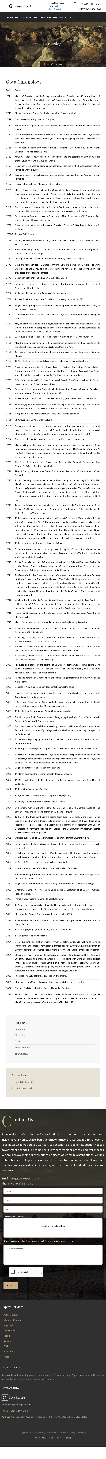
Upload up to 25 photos (13, 1216)
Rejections (8, 1351)
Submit (10, 1285)
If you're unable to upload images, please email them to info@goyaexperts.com (38, 1241)
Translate (58, 9)
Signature (8, 1341)
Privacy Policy (40, 1438)
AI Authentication (12, 1320)
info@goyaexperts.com (91, 9)
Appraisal (8, 1325)
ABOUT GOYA (39, 17)
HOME (10, 17)
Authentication (10, 1314)
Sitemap (68, 1438)
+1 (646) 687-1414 (91, 3)
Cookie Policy (55, 1438)
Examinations (10, 1330)
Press (6, 1356)
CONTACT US (65, 17)
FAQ (49, 17)
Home (46, 64)
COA (5, 1346)
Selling (6, 1335)
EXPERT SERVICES (23, 17)
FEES (55, 17)
